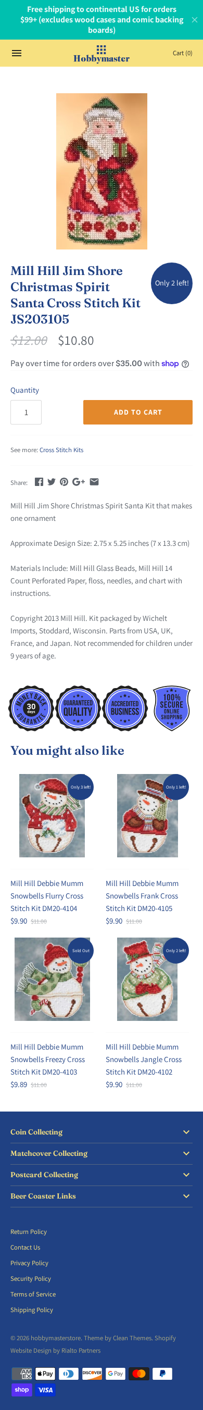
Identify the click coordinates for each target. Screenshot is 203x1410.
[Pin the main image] (64, 481)
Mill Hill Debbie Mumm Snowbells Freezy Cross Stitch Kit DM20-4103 (47, 1059)
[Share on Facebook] (39, 481)
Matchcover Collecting (48, 1153)
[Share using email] (94, 481)
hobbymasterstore (56, 1337)
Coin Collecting (36, 1132)
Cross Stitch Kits (61, 449)
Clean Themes (132, 1337)
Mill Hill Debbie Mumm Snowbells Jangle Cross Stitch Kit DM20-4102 (144, 1059)
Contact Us (25, 1247)
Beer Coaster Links (43, 1196)
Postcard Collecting (44, 1174)
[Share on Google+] (78, 481)
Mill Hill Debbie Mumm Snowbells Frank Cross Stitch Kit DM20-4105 (142, 895)
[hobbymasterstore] (101, 53)
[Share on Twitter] (51, 481)
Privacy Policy (29, 1262)
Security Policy (30, 1278)
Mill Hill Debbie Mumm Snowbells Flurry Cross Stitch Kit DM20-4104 (46, 895)
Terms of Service (33, 1294)
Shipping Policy (31, 1309)
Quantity (24, 390)
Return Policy (28, 1231)
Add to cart (138, 412)
